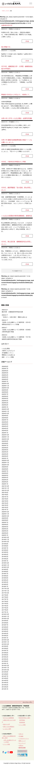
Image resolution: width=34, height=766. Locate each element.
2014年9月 (5, 672)
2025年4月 (5, 401)
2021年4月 (5, 503)
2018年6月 (5, 576)
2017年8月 (5, 597)
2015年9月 (5, 646)
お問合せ (21, 745)
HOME (3, 10)
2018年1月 (5, 586)
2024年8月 (5, 418)
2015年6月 (5, 653)
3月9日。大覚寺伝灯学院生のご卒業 (13, 162)
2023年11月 (5, 437)
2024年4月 (5, 426)
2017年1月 (5, 612)
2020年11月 (5, 514)
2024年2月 (5, 430)
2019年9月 (5, 544)
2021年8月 (5, 494)
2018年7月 (5, 573)
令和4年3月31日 (6, 25)
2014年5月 (5, 680)
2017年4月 (5, 606)
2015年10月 (5, 644)
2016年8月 (5, 623)
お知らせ (21, 734)
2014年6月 (5, 678)
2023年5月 (5, 450)
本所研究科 (22, 722)
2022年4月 (5, 477)
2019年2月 (5, 559)
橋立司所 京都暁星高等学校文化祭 (12, 312)
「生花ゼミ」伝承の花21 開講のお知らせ (14, 317)
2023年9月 (5, 441)
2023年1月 (5, 458)
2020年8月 (5, 520)
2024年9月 (5, 415)
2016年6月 (5, 627)
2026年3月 (5, 377)
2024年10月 (5, 413)
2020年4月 (5, 529)
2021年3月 (5, 505)
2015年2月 (5, 661)
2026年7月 (5, 368)
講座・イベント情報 (8, 357)
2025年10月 (5, 388)
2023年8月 (5, 443)
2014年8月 (5, 674)
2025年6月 (5, 396)
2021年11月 (5, 488)
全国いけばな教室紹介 (8, 726)
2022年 (7, 10)
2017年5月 (5, 603)
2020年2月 (5, 533)
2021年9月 (5, 492)
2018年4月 (5, 580)
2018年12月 (5, 563)
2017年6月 (5, 601)
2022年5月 (5, 475)
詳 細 (27, 41)
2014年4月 (5, 682)
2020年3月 (5, 531)
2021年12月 (5, 486)
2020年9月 (5, 518)
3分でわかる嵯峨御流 (8, 718)
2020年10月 (5, 516)
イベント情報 (22, 724)
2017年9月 (5, 595)
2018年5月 (5, 578)
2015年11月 (5, 642)
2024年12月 (5, 409)
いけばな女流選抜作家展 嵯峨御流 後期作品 (16, 216)
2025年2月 (5, 405)
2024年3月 (5, 428)
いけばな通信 (12, 50)
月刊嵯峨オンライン (14, 122)
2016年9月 (5, 620)
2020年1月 (5, 535)
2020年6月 (5, 524)
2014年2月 (5, 687)
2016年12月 (5, 614)
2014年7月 (5, 676)
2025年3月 (5, 403)
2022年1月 (5, 484)
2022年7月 (5, 471)
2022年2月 (5, 482)
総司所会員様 (22, 747)
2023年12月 (5, 435)
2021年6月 (5, 499)
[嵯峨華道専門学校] (22, 752)
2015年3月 (5, 659)
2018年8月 (5, 571)
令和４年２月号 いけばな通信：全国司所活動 (16, 118)
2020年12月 (5, 512)
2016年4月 (5, 631)
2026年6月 (5, 371)
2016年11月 (5, 616)
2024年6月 (5, 422)
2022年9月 (5, 467)
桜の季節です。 (6, 47)
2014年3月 (5, 685)
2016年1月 (5, 638)
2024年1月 (5, 433)
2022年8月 (5, 469)
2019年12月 (5, 537)
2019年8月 (5, 546)
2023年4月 (5, 452)
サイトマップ (22, 743)
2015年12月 (5, 640)
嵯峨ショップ (22, 740)
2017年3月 (5, 608)
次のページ (18, 271)
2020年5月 (5, 527)
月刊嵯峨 (21, 736)
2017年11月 (5, 591)
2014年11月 (5, 667)
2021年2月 (5, 507)
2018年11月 (5, 565)
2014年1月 (5, 689)
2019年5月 (5, 552)
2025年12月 (5, 383)
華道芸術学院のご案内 (24, 718)
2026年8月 (5, 366)
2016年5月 (5, 629)
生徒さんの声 (6, 724)
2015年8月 (5, 648)
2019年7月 (5, 548)
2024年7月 (5, 420)
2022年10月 (5, 465)
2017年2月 (5, 610)
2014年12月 (5, 665)
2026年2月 (5, 379)
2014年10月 (5, 670)
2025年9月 (5, 390)
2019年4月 (5, 554)
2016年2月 (5, 635)
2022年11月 (5, 462)
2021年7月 (5, 497)
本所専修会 (22, 720)
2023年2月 (5, 456)
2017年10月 (5, 593)
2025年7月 (5, 394)
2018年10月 (5, 567)
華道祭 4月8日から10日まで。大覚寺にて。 (16, 94)
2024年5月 (5, 424)
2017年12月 (5, 588)
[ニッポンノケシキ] (22, 755)
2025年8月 (5, 392)
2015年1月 (5, 663)
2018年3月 (5, 582)
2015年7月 (5, 650)
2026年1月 (5, 381)
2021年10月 (5, 490)
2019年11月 (5, 539)
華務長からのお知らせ (14, 29)
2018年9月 (5, 569)
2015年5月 (5, 655)
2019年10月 (5, 541)
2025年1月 (5, 407)
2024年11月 (5, 411)
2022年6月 (5, 473)
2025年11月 (5, 386)
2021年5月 (5, 501)
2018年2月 (5, 584)
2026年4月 (5, 375)
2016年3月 (5, 633)
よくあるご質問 (7, 729)
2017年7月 (5, 599)
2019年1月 (5, 561)
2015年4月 (5, 657)
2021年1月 (5, 509)
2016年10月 (5, 618)
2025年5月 (5, 398)
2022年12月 (5, 460)
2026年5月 (5, 373)
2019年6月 (5, 550)
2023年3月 (5, 454)
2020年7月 (5, 522)
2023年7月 (5, 445)
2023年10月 (5, 439)
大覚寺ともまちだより (8, 350)
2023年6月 (5, 448)
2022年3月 (5, 480)
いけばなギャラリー (24, 738)
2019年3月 (5, 556)
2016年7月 (5, 625)
